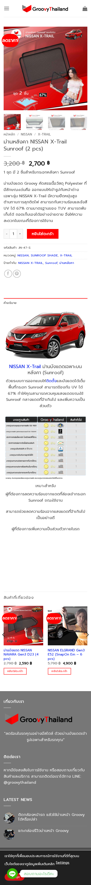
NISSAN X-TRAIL (30, 263)
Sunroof (51, 263)
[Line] (12, 873)
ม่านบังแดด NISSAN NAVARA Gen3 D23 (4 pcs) (21, 654)
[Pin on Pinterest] (17, 274)
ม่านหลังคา (66, 263)
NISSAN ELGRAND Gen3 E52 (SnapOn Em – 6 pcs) (66, 654)
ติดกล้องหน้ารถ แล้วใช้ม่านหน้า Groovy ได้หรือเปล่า (51, 817)
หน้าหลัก (9, 134)
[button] (6, 8)
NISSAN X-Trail (25, 366)
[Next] (79, 68)
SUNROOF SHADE (44, 255)
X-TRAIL (44, 134)
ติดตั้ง (51, 381)
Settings (62, 862)
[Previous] (11, 68)
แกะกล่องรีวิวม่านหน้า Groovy (43, 831)
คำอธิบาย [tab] (10, 302)
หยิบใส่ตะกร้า (43, 234)
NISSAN (26, 134)
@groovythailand (20, 782)
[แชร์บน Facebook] (8, 274)
